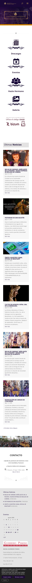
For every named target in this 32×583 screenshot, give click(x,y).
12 (8, 527)
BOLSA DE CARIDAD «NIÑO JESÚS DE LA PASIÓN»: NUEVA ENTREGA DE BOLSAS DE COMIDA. (16, 170)
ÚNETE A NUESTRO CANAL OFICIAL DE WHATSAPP (13, 258)
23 (17, 530)
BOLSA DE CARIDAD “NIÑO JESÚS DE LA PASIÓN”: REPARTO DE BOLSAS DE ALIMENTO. (16, 353)
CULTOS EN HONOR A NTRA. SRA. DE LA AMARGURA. (16, 305)
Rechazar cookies (19, 577)
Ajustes (5, 580)
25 (6, 532)
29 (15, 532)
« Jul (4, 537)
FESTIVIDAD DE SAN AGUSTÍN (14, 218)
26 (8, 532)
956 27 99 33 (16, 472)
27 (11, 532)
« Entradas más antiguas (10, 428)
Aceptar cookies (7, 577)
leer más (7, 193)
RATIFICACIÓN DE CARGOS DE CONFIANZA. (15, 400)
